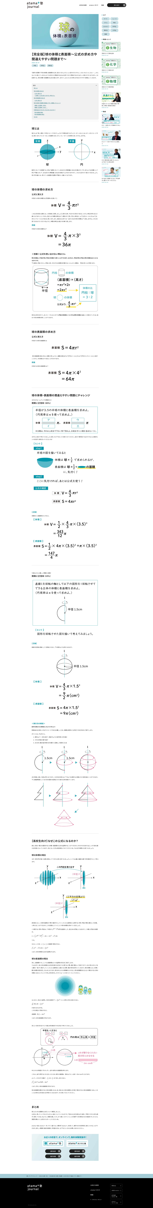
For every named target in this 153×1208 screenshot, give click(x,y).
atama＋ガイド (95, 1190)
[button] (116, 5)
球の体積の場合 (39, 112)
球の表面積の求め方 (39, 98)
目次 (34, 85)
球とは (36, 88)
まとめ (36, 117)
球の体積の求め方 (39, 91)
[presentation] (55, 929)
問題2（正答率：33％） (41, 107)
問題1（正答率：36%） (40, 105)
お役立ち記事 (95, 1185)
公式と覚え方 (38, 93)
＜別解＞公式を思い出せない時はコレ (45, 95)
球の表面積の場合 (39, 114)
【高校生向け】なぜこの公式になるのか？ (45, 110)
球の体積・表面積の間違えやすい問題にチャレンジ (47, 103)
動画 (92, 1195)
